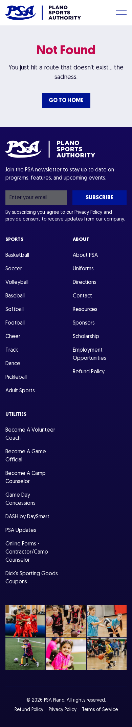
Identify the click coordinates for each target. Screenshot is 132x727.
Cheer (12, 336)
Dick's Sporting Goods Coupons (31, 578)
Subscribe (99, 198)
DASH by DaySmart (27, 517)
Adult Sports (20, 391)
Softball (14, 309)
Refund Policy (89, 372)
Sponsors (84, 323)
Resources (85, 309)
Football (15, 323)
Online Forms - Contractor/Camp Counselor (26, 552)
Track (11, 350)
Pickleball (16, 377)
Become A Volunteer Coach (30, 434)
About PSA (85, 255)
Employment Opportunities (89, 354)
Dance (12, 364)
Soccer (13, 269)
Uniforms (83, 269)
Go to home (66, 100)
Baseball (15, 296)
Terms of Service (100, 709)
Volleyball (16, 282)
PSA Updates (20, 530)
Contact (82, 296)
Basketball (17, 255)
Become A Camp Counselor (25, 477)
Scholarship (86, 336)
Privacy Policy (88, 212)
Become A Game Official (25, 456)
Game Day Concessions (20, 499)
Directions (84, 282)
